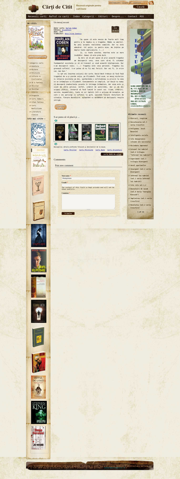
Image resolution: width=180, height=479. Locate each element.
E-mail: (65, 182)
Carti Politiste (86, 150)
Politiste (35, 73)
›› (147, 212)
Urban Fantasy (37, 102)
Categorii (88, 16)
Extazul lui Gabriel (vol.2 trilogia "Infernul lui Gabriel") (141, 152)
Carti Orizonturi (114, 150)
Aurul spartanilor (138, 165)
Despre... (118, 16)
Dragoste (35, 95)
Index (76, 16)
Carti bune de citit (112, 154)
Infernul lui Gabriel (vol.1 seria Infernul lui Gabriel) (140, 178)
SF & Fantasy (37, 83)
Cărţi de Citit (57, 6)
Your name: (66, 176)
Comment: (66, 193)
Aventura (35, 66)
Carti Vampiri (37, 99)
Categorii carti (36, 63)
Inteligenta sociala (139, 135)
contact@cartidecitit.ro (114, 468)
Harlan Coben (71, 28)
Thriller (35, 86)
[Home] (33, 13)
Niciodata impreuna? (139, 146)
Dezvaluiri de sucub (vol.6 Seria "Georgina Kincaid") (140, 192)
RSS (142, 16)
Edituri (103, 16)
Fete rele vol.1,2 (138, 185)
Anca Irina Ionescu (73, 34)
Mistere (34, 69)
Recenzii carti (37, 16)
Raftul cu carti (59, 16)
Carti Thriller (70, 150)
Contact (132, 16)
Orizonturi (66, 30)
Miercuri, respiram (138, 118)
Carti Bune (100, 150)
